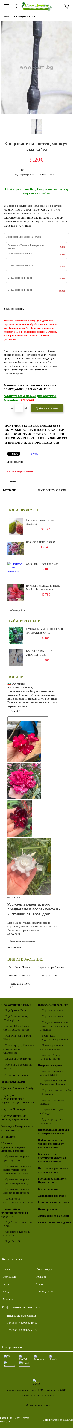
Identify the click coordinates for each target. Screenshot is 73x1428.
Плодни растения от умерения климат (53, 1047)
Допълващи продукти (52, 1195)
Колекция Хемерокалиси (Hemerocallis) (17, 1128)
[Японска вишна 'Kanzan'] (15, 548)
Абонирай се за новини (23, 941)
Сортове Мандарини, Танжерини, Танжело (54, 1082)
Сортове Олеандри (13, 1109)
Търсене (41, 1284)
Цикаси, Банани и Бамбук (18, 1088)
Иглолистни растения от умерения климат (53, 1170)
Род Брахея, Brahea (16, 1010)
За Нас (7, 1284)
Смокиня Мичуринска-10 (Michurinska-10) (45, 631)
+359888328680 (28, 1322)
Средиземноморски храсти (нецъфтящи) (16, 1181)
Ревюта (12, 481)
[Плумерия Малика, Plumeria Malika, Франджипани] (15, 592)
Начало (6, 17)
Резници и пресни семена (54, 1202)
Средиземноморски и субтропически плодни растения (54, 1026)
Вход (6, 1291)
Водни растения (48, 1189)
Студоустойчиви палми (16, 1004)
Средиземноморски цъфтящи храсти (16, 1158)
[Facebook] (7, 1337)
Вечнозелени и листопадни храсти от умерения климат (52, 1158)
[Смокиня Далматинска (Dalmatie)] (15, 526)
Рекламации (10, 1276)
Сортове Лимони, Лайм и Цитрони (55, 1092)
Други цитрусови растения (51, 1121)
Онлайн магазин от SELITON (58, 1420)
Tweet (34, 453)
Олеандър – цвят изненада (42, 563)
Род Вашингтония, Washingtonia (15, 1018)
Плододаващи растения (53, 1004)
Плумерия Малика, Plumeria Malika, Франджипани (43, 587)
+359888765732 (28, 1329)
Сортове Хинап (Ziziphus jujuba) (50, 1057)
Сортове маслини (52, 1016)
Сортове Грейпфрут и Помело (54, 1102)
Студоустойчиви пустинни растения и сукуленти (15, 1213)
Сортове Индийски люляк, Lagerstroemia (15, 1118)
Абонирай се (17, 610)
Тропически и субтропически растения (18, 1200)
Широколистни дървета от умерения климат (53, 1131)
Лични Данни (45, 1291)
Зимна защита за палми (24, 17)
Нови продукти (48, 1209)
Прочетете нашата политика (36, 1395)
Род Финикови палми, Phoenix (18, 1037)
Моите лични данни (38, 1405)
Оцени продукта (15, 462)
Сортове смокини (52, 1010)
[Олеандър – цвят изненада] (15, 570)
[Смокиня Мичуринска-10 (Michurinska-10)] (15, 635)
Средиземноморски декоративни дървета (16, 1191)
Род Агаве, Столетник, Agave (18, 1224)
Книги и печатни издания (54, 1222)
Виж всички (14, 947)
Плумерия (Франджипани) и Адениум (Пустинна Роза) (18, 1099)
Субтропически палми (15, 1075)
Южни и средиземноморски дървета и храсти (13, 1147)
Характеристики (19, 471)
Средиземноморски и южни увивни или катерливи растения (17, 1170)
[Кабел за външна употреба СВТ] (15, 657)
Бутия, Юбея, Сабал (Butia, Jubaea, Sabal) (16, 1028)
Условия (8, 1299)
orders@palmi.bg (26, 1315)
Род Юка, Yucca (14, 1241)
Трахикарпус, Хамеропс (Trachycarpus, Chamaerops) (18, 1049)
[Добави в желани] (63, 307)
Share (15, 454)
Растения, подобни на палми (17, 1066)
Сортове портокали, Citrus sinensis (53, 1073)
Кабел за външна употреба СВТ (39, 653)
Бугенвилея (8, 1136)
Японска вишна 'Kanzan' (41, 542)
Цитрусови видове (50, 1065)
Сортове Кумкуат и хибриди (52, 1111)
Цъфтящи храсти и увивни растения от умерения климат (51, 1144)
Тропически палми (13, 1081)
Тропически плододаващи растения (54, 1037)
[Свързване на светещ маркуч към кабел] (36, 113)
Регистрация (44, 1269)
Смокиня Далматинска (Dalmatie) (40, 522)
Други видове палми (18, 1058)
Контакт (41, 1276)
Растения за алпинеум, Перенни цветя (53, 1180)
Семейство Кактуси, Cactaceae (16, 1233)
